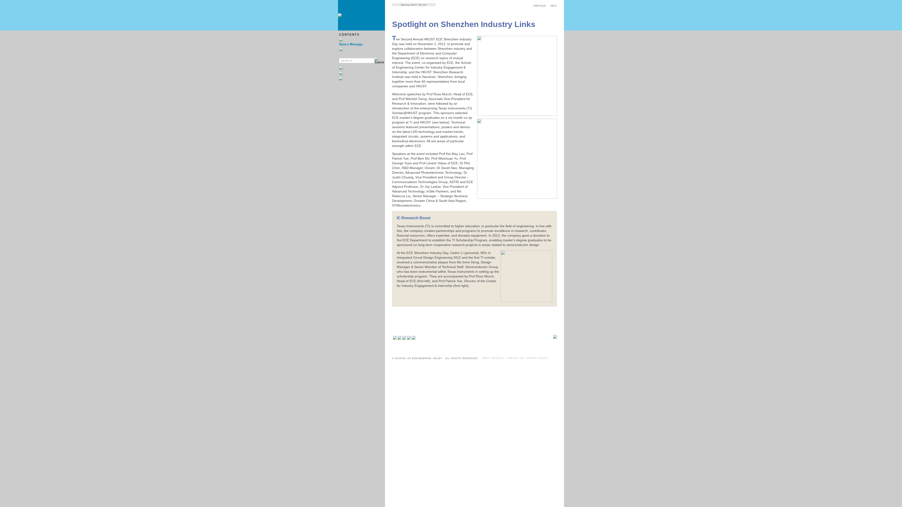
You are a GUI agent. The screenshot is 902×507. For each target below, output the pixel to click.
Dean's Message (350, 44)
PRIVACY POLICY (537, 358)
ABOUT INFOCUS (492, 358)
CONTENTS (349, 34)
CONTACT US (515, 358)
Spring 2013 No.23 (414, 5)
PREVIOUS (539, 5)
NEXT (554, 5)
